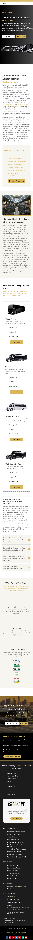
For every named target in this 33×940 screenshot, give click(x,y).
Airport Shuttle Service (15, 165)
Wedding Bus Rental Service (17, 161)
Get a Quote (21, 36)
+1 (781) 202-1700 (9, 36)
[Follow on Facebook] (7, 937)
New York (10, 792)
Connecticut (11, 786)
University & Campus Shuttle (17, 857)
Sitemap (24, 920)
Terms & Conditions (20, 932)
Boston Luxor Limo (9, 752)
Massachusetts (12, 773)
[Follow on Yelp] (13, 937)
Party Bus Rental (12, 871)
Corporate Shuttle (13, 840)
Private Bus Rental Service (16, 171)
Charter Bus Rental (13, 865)
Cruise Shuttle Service (14, 854)
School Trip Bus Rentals (15, 158)
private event (19, 102)
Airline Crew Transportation (16, 849)
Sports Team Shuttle (14, 852)
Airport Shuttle (12, 837)
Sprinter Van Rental (13, 868)
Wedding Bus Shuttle (14, 834)
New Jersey (10, 789)
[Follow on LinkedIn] (16, 937)
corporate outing (8, 104)
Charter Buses (11, 887)
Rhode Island (11, 779)
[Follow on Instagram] (10, 937)
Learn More (23, 1)
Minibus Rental (12, 878)
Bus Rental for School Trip (16, 832)
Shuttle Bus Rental (13, 873)
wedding (20, 104)
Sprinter (19, 887)
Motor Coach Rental (14, 876)
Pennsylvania (11, 794)
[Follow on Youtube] (26, 937)
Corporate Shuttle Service (16, 168)
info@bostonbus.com (14, 902)
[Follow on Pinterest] (19, 937)
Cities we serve (8, 920)
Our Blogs (18, 920)
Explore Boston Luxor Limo (12, 756)
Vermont (10, 784)
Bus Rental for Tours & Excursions (15, 174)
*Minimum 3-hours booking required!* (15, 912)
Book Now (24, 723)
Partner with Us (9, 922)
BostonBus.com (10, 81)
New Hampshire (12, 776)
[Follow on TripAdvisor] (23, 937)
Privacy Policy (10, 932)
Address (9, 905)
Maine (9, 781)
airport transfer (16, 106)
